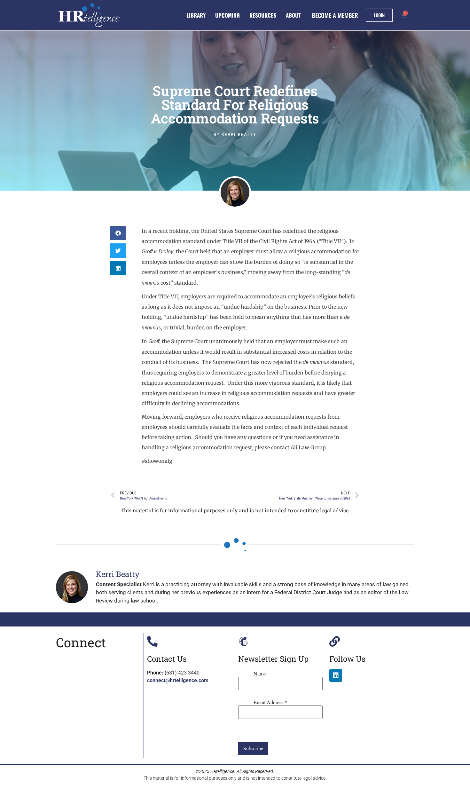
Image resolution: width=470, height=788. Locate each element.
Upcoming (227, 15)
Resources (262, 15)
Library (196, 15)
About (293, 15)
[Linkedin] (335, 675)
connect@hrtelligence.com (177, 680)
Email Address (270, 702)
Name (260, 673)
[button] (118, 233)
